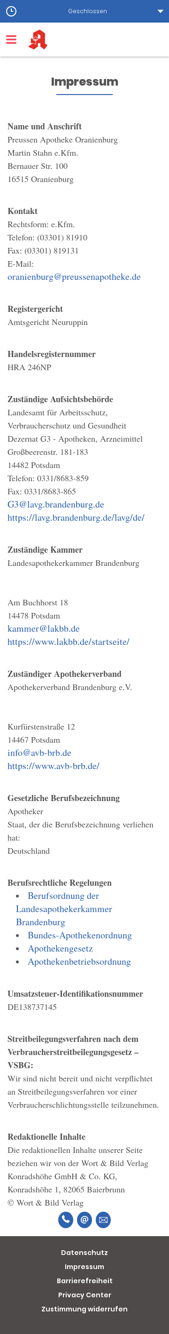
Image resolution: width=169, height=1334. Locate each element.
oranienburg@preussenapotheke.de (74, 276)
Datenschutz (84, 1252)
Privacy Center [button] (84, 1295)
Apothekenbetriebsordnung (79, 961)
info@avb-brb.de (39, 752)
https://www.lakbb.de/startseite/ (69, 641)
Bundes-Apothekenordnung (80, 935)
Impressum (84, 1266)
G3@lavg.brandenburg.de (56, 504)
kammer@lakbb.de (44, 628)
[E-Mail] (84, 1220)
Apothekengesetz (60, 948)
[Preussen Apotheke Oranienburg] (98, 39)
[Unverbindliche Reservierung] (103, 1220)
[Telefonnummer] (65, 1220)
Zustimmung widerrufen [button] (84, 1309)
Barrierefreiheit (85, 1281)
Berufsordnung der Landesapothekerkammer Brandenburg (64, 908)
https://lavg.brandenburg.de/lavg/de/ (76, 517)
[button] (84, 11)
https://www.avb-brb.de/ (54, 765)
